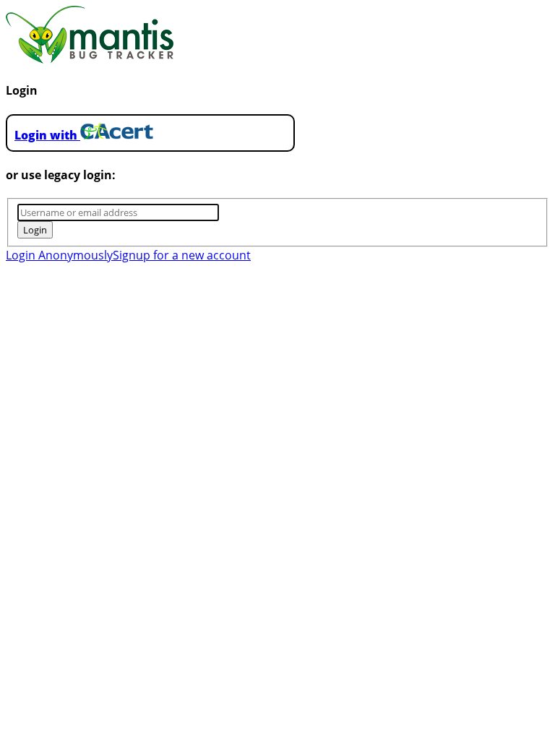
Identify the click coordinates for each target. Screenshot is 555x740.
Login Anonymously (59, 255)
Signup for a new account (182, 255)
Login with (47, 135)
